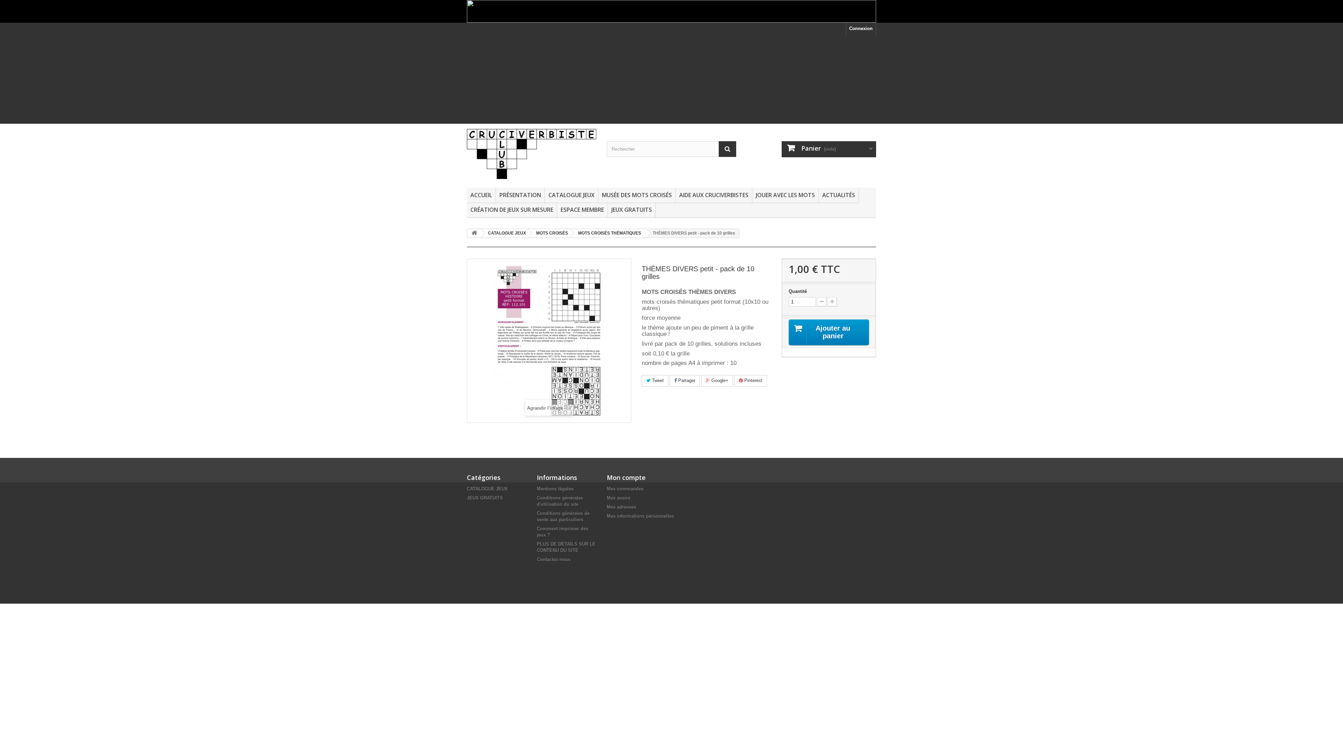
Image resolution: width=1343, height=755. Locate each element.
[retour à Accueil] (474, 233)
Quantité (798, 291)
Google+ (719, 380)
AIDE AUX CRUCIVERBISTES (713, 195)
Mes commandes (625, 488)
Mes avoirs (618, 498)
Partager (686, 380)
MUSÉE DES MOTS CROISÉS (637, 195)
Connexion (861, 28)
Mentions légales (555, 488)
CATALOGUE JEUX (571, 195)
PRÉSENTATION (520, 195)
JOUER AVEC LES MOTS (785, 195)
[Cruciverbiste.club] (531, 154)
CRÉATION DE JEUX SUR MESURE (511, 210)
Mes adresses (621, 507)
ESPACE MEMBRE (582, 210)
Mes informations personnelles (640, 516)
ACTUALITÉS (838, 195)
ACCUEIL (481, 195)
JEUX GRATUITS (631, 210)
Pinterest (752, 380)
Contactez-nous (553, 559)
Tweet (657, 380)
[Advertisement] (671, 85)
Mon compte (626, 477)
